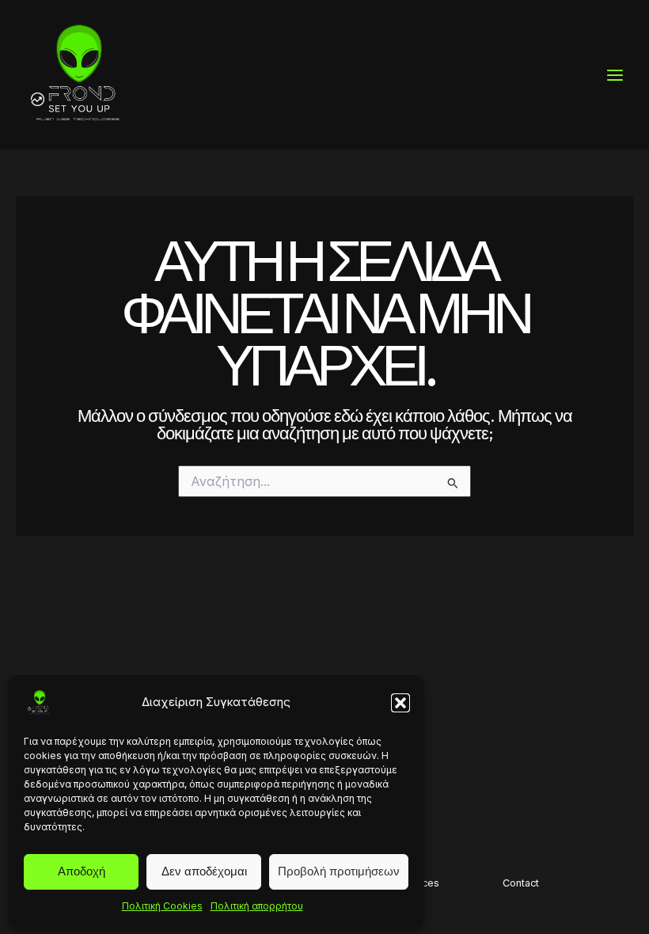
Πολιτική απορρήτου (257, 906)
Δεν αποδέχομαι (204, 871)
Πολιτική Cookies (162, 906)
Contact (521, 883)
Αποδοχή (81, 871)
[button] (400, 703)
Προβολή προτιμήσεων (339, 871)
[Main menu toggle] (615, 75)
